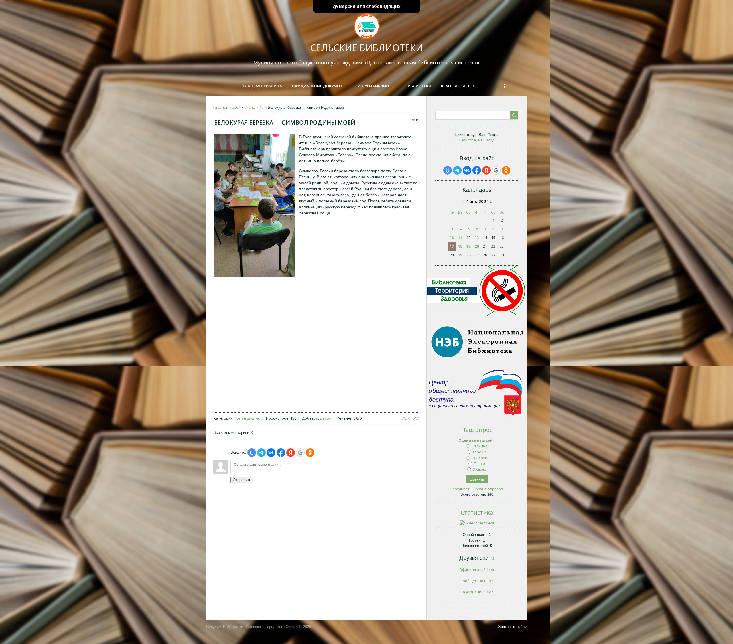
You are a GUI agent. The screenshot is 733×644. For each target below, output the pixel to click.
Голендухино (247, 418)
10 (452, 237)
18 (460, 246)
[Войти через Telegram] (261, 452)
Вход (490, 140)
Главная (220, 107)
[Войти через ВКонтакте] (271, 452)
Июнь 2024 (477, 201)
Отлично (480, 446)
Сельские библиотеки (366, 47)
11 (460, 237)
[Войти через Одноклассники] (310, 452)
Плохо (479, 463)
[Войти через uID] (251, 452)
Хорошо (479, 451)
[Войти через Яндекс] (290, 452)
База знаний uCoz (476, 591)
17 (261, 107)
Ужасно (479, 469)
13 (477, 237)
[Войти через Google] (300, 452)
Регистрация (470, 140)
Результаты (461, 488)
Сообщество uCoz (476, 580)
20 (477, 246)
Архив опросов (489, 488)
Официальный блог (476, 569)
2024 (236, 107)
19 (468, 246)
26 (468, 255)
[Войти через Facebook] (281, 452)
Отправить (242, 480)
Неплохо (479, 457)
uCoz (522, 626)
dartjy (325, 418)
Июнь (250, 107)
